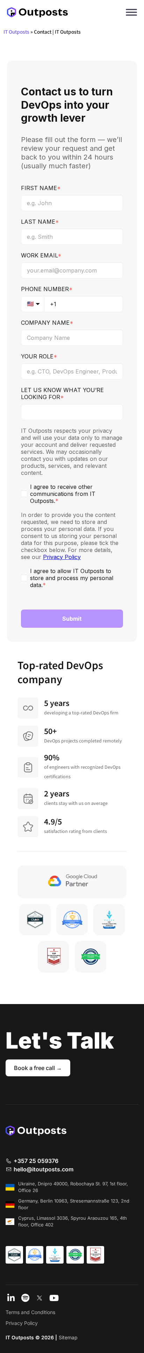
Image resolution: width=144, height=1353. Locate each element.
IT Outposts (16, 31)
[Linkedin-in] (11, 1298)
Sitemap (68, 1337)
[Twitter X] (39, 1298)
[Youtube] (54, 1298)
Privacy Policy (22, 1323)
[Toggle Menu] (131, 12)
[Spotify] (25, 1298)
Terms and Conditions (30, 1312)
